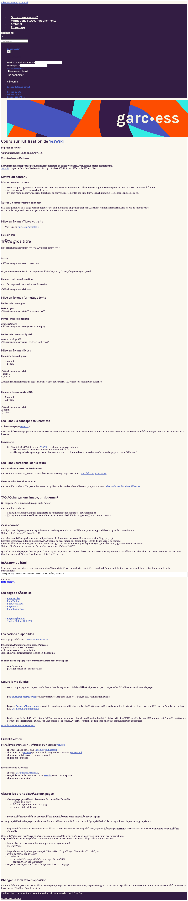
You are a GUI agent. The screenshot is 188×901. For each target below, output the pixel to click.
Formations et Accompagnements (33, 20)
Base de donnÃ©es (16, 97)
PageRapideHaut (15, 609)
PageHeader (13, 598)
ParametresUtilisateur (46, 750)
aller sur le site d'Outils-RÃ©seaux (123, 486)
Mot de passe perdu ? (15, 68)
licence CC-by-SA (73, 893)
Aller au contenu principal (14, 2)
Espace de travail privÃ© (18, 87)
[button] (13, 49)
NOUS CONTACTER (11, 898)
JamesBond (76, 752)
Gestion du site (14, 92)
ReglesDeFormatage (28, 227)
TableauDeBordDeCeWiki (20, 621)
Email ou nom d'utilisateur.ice (21, 62)
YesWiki (56, 141)
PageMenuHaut (15, 603)
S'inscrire (12, 81)
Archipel (16, 24)
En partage (18, 27)
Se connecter (16, 75)
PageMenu (12, 606)
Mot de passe (13, 65)
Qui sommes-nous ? (24, 17)
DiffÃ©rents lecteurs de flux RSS (18, 725)
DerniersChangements (27, 706)
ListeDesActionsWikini (36, 639)
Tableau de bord (14, 94)
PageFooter (13, 601)
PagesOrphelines (16, 618)
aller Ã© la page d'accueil (93, 473)
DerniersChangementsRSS (25, 708)
